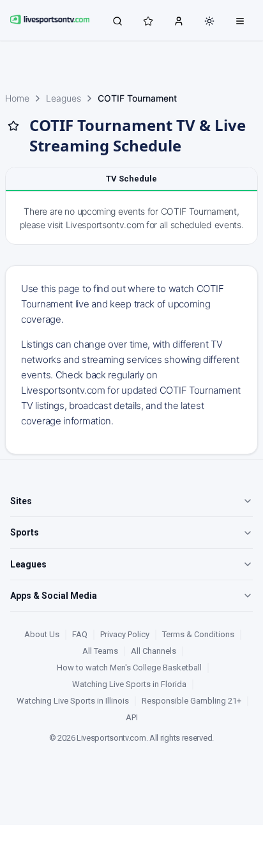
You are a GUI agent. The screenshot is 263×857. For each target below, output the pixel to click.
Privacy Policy (124, 634)
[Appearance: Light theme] (209, 21)
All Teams (100, 651)
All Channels (153, 651)
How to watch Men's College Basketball (129, 667)
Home (17, 98)
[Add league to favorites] (13, 126)
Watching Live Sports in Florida (129, 684)
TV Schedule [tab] (131, 178)
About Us (41, 634)
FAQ (79, 634)
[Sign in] (179, 20)
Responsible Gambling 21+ (191, 701)
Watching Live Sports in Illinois (73, 701)
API (132, 717)
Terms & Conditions (198, 634)
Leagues (63, 98)
